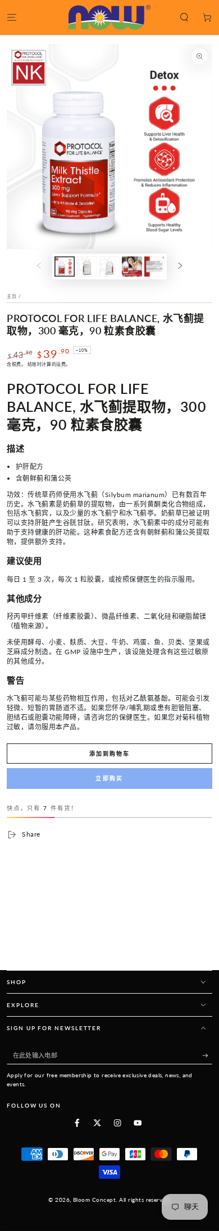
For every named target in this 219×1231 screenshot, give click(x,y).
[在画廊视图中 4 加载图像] (132, 266)
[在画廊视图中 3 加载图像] (109, 266)
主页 (12, 296)
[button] (184, 17)
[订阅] (207, 1055)
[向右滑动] (180, 266)
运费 (61, 364)
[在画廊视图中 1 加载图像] (64, 266)
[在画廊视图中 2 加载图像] (87, 266)
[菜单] (12, 17)
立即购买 (109, 778)
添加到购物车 (109, 753)
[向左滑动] (39, 266)
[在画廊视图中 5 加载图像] (154, 266)
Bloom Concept (94, 1200)
